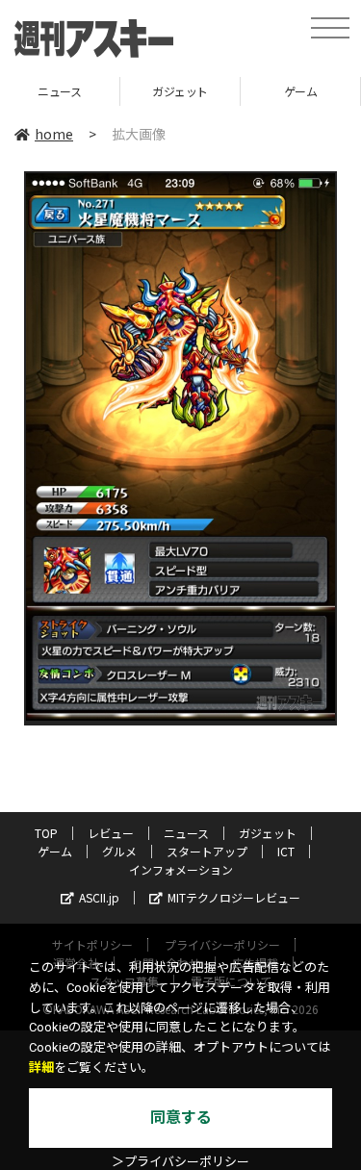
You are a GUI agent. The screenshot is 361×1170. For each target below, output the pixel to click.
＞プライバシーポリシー (180, 1162)
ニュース (186, 833)
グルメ (119, 851)
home (54, 133)
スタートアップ (207, 851)
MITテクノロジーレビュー (234, 897)
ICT (286, 851)
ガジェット (88, 91)
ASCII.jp (99, 897)
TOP (46, 833)
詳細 (41, 1067)
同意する (181, 1117)
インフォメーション (181, 869)
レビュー (111, 833)
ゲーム (208, 91)
